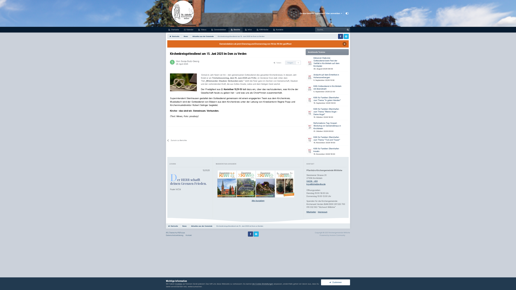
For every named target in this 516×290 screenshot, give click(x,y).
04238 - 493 (312, 181)
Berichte (236, 29)
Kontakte (279, 29)
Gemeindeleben (220, 29)
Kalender (189, 29)
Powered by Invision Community (332, 235)
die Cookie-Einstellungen (262, 284)
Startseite (175, 29)
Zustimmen (336, 282)
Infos (249, 29)
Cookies (178, 284)
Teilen (278, 63)
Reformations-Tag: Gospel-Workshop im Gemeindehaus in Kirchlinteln (327, 126)
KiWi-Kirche (263, 29)
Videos (203, 29)
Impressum (322, 212)
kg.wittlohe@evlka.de (316, 184)
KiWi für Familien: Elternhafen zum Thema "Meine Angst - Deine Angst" (326, 111)
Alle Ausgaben (258, 201)
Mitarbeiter (311, 212)
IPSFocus (181, 233)
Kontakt (189, 235)
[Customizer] (347, 13)
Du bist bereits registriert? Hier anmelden (320, 13)
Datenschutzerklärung (174, 235)
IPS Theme (170, 233)
